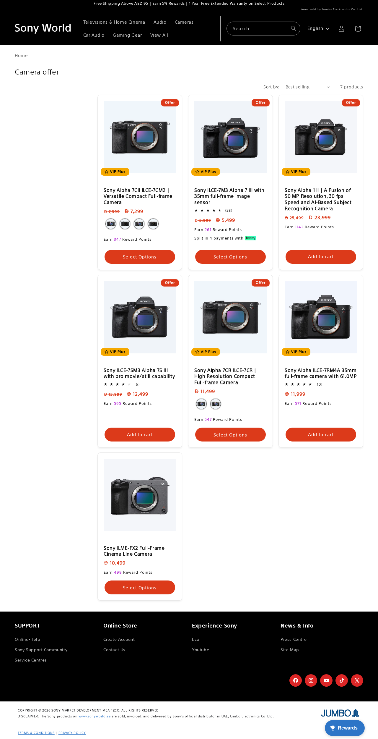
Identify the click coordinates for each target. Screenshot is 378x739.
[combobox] (263, 28)
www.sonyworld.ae (95, 716)
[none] (111, 224)
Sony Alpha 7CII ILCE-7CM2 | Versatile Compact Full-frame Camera (138, 196)
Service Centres (31, 660)
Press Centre (294, 639)
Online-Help (27, 639)
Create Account (119, 639)
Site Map (290, 649)
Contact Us (114, 649)
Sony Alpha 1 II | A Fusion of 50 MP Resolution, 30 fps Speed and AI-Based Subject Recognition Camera (318, 199)
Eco (195, 639)
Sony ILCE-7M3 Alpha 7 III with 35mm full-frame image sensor (229, 196)
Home (21, 55)
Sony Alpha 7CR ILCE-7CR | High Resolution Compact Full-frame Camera (225, 376)
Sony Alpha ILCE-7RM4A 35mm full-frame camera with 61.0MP (321, 373)
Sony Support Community (41, 649)
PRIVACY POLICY (72, 732)
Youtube (200, 649)
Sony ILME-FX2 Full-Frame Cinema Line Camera (134, 551)
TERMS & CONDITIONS (36, 732)
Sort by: (271, 87)
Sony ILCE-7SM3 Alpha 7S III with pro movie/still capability (139, 373)
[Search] (293, 28)
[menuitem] (114, 22)
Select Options (140, 257)
